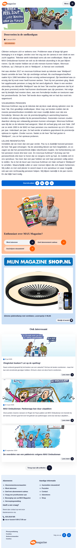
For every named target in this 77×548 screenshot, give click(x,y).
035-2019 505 (10, 517)
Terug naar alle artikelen (36, 468)
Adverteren (46, 495)
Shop (44, 498)
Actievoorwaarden (12, 536)
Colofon (9, 539)
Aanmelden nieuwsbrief (51, 485)
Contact (45, 491)
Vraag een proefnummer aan (16, 495)
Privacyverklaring (12, 531)
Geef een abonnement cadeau (16, 491)
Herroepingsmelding (13, 501)
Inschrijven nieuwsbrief (15, 249)
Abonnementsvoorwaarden (15, 485)
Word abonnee (12, 242)
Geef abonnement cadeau (47, 242)
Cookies (9, 534)
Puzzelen (45, 488)
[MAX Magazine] (9, 4)
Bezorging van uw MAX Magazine (18, 498)
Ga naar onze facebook (64, 535)
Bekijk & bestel (63, 320)
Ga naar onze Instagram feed (69, 535)
